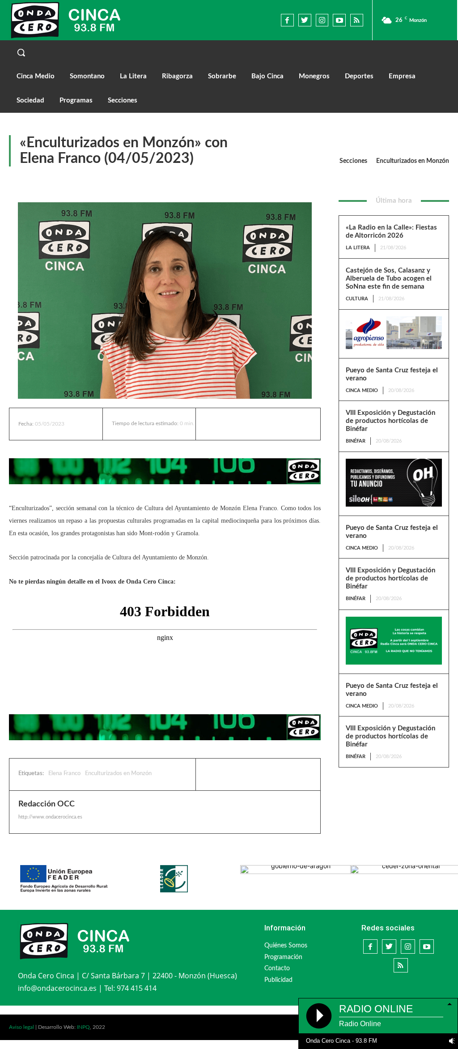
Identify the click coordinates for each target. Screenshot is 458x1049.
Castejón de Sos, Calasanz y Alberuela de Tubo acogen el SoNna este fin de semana (389, 278)
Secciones (353, 161)
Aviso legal (21, 1027)
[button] (229, 52)
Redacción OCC (46, 804)
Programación (283, 957)
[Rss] (356, 20)
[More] (283, 424)
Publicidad (278, 980)
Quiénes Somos (285, 945)
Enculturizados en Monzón (412, 161)
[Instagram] (322, 20)
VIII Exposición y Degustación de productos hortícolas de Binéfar (390, 420)
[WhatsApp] (255, 774)
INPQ (83, 1027)
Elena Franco (64, 773)
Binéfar (355, 441)
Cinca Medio (362, 390)
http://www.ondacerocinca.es (50, 816)
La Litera (358, 247)
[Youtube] (339, 20)
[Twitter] (304, 20)
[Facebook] (287, 20)
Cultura (357, 298)
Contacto (277, 968)
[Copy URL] (275, 774)
